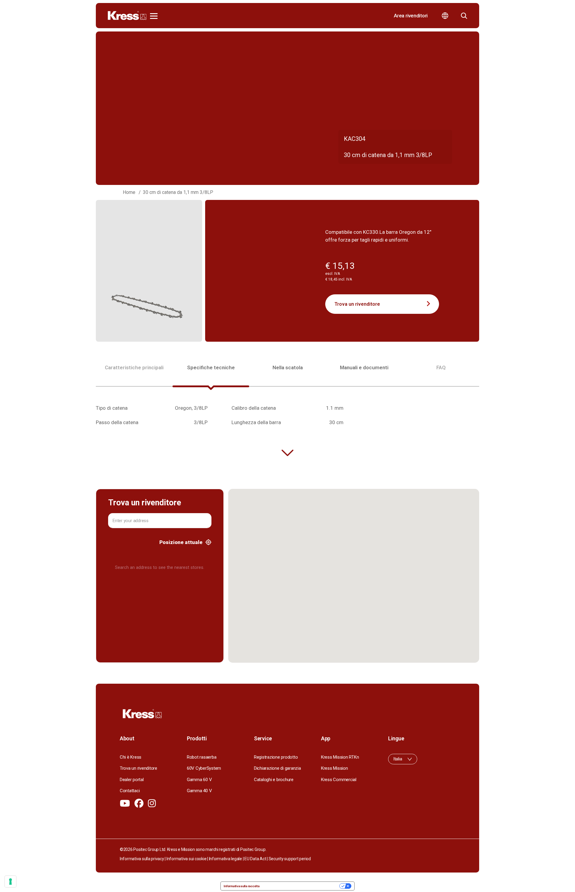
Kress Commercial (338, 779)
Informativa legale (225, 858)
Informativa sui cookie (186, 858)
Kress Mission (334, 768)
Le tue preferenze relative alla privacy (301, 886)
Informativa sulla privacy (142, 858)
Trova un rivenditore (357, 304)
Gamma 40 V (199, 790)
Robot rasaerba (201, 757)
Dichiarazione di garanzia (277, 768)
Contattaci (130, 790)
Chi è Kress (130, 757)
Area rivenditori (411, 16)
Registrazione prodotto (276, 757)
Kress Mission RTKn (340, 757)
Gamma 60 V (199, 779)
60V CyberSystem (204, 768)
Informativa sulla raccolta (241, 886)
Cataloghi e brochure (273, 779)
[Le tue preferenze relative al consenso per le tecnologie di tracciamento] (10, 881)
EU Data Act (255, 858)
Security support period (290, 858)
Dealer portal (132, 779)
